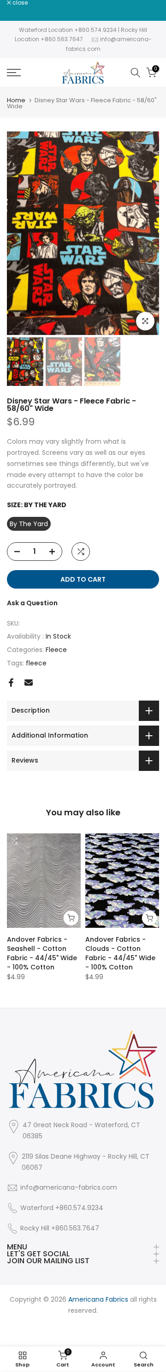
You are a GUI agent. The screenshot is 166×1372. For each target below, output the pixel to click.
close (19, 3)
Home (16, 100)
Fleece (56, 649)
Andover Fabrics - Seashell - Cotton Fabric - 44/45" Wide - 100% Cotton (42, 953)
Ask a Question (32, 603)
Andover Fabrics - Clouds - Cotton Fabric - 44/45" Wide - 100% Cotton (120, 953)
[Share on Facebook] (11, 682)
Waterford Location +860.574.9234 (68, 30)
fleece (36, 663)
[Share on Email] (28, 682)
